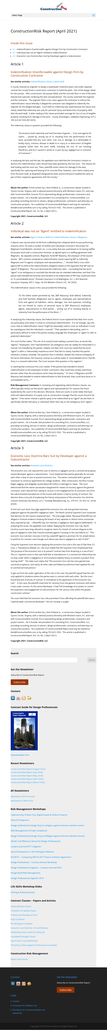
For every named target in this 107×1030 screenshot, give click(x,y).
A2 (14, 52)
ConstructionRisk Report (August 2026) (28, 769)
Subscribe (19, 682)
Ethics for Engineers (20, 820)
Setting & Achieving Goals (23, 892)
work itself (59, 81)
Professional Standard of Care (24, 915)
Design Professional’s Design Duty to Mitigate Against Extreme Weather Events (48, 836)
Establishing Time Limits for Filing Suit (28, 932)
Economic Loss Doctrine (42, 465)
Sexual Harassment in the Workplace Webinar (32, 851)
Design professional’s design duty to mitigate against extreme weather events (47, 825)
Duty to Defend (17, 919)
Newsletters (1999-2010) (22, 800)
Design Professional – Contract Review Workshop (34, 862)
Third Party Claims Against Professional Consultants (34, 945)
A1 (14, 49)
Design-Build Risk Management (25, 873)
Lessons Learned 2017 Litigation (26, 846)
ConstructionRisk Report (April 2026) (27, 779)
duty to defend (45, 237)
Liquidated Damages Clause (23, 936)
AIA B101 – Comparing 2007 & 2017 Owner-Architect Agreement (41, 857)
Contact (16, 1001)
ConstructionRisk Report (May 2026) (27, 775)
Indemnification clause (41, 81)
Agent (33, 237)
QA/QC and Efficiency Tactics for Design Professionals (35, 841)
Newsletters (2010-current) (23, 796)
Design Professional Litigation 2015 (27, 878)
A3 (14, 56)
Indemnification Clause (21, 906)
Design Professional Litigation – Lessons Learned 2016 (36, 867)
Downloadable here (20, 755)
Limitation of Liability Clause (23, 910)
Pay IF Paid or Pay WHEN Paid (24, 940)
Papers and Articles (19, 959)
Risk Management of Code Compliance (29, 830)
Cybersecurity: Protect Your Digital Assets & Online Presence (39, 814)
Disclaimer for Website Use (25, 1005)
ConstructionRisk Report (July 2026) (27, 772)
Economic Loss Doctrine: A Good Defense (29, 928)
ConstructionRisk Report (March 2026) (28, 782)
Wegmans (82, 237)
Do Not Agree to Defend (21, 923)
